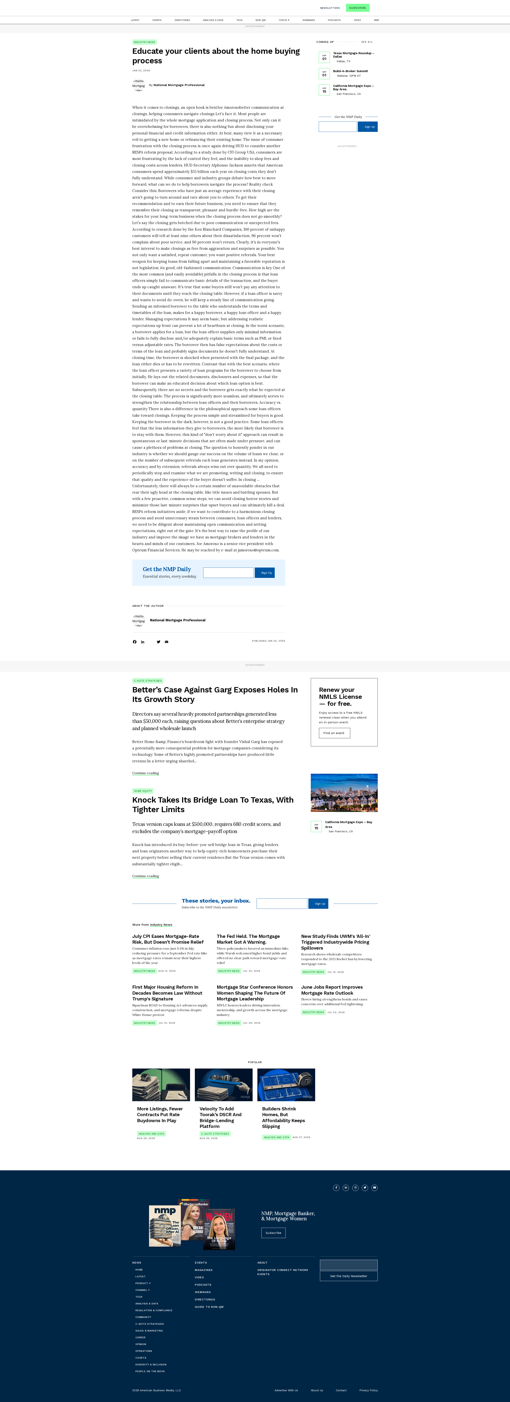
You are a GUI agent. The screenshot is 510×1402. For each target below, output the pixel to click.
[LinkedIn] (142, 641)
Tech (239, 20)
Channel (141, 1290)
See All (367, 42)
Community (143, 1317)
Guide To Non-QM (209, 1306)
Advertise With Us (286, 1390)
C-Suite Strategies (148, 680)
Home (139, 1269)
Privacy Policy (368, 1390)
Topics (283, 20)
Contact (341, 1390)
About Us (317, 1390)
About (262, 1262)
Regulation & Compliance (153, 1310)
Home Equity (143, 790)
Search (374, 9)
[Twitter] (158, 641)
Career (140, 1337)
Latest (135, 20)
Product (142, 1283)
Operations (143, 1351)
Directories (182, 20)
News (136, 1262)
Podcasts (334, 20)
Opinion (140, 1344)
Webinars (309, 20)
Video (357, 20)
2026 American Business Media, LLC (156, 1390)
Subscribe (357, 7)
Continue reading (145, 773)
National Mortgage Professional (179, 85)
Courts (140, 1357)
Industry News (144, 42)
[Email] (166, 641)
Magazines (204, 1270)
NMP (376, 20)
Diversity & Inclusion (151, 1364)
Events (157, 20)
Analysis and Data (151, 1133)
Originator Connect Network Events (282, 1272)
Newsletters (330, 8)
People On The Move (150, 1371)
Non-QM (261, 20)
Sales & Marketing (149, 1330)
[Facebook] (134, 641)
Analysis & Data (213, 20)
